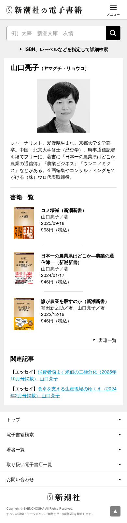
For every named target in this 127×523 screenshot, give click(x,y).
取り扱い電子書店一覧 (29, 464)
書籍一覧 (107, 340)
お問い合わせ (20, 479)
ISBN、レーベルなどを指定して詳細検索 (66, 49)
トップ (13, 419)
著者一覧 (16, 449)
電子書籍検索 (20, 434)
